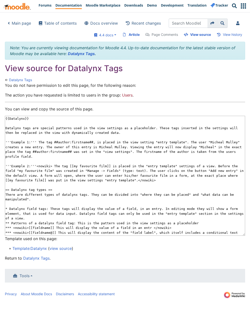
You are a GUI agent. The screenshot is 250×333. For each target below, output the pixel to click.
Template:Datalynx (29, 248)
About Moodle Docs (36, 294)
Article (134, 34)
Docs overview (104, 23)
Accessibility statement (96, 294)
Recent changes (146, 23)
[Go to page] (213, 23)
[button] (243, 6)
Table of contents (60, 23)
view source (61, 248)
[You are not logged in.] (238, 23)
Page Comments (165, 34)
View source (200, 34)
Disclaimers (65, 294)
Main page (21, 23)
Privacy (11, 294)
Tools (25, 275)
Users (127, 95)
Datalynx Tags (81, 53)
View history (232, 34)
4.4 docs (105, 35)
